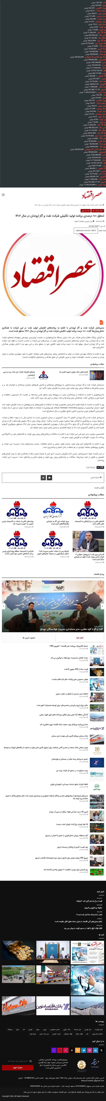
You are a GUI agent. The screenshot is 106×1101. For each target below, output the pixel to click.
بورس (44, 1029)
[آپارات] (65, 1050)
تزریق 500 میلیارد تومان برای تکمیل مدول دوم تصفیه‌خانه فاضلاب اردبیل (61, 858)
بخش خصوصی (55, 1029)
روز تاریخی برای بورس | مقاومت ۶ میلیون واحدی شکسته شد (66, 869)
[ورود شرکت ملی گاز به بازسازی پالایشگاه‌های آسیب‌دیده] (53, 510)
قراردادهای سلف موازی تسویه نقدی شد (73, 372)
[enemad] (95, 1072)
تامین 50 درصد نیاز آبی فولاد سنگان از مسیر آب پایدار (68, 811)
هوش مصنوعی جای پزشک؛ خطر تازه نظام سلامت (70, 679)
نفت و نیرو (85, 210)
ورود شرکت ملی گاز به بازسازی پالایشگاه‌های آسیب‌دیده (58, 522)
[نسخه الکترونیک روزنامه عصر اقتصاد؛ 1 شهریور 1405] (97, 650)
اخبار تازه (79, 637)
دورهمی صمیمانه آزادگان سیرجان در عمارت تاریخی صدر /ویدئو (74, 629)
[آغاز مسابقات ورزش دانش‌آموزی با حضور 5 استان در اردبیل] (97, 839)
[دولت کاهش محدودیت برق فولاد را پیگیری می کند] (97, 661)
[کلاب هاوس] (53, 1050)
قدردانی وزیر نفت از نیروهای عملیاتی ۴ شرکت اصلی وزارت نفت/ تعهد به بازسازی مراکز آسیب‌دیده (89, 557)
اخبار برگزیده (99, 1029)
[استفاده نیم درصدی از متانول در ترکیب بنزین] (97, 697)
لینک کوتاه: (102, 230)
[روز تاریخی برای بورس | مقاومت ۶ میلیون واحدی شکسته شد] (97, 872)
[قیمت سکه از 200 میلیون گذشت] (97, 672)
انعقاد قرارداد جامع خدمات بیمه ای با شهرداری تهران (69, 784)
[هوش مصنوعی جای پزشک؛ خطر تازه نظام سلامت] (97, 684)
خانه (101, 205)
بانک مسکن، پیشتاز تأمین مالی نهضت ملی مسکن (70, 736)
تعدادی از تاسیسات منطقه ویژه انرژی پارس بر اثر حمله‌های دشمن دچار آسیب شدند (17, 552)
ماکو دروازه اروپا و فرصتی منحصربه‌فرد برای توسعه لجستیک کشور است (62, 705)
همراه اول (33, 1034)
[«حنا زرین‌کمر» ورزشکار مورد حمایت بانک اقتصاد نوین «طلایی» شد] (97, 728)
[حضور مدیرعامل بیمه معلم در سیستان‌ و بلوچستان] (97, 762)
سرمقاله (10, 1029)
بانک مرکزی (66, 1029)
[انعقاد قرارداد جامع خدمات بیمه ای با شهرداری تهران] (97, 788)
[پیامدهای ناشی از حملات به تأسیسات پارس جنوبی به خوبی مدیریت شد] (17, 510)
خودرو (30, 1029)
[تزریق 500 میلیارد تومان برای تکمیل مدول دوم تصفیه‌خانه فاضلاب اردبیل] (97, 861)
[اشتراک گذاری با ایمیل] (49, 477)
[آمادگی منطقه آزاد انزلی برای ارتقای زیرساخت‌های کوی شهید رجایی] (97, 717)
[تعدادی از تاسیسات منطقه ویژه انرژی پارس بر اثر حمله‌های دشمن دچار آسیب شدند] (17, 540)
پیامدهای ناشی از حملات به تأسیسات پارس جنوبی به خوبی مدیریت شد (17, 522)
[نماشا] (59, 1050)
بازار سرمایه (77, 1029)
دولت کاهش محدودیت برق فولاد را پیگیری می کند (69, 657)
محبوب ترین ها (29, 637)
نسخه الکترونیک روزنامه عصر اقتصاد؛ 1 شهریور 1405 (68, 646)
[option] (53, 606)
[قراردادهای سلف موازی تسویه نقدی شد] (97, 375)
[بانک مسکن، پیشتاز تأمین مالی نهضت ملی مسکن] (97, 739)
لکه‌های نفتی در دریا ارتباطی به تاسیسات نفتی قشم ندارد (89, 522)
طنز (87, 1034)
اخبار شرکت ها (93, 205)
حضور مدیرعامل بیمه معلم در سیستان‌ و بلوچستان (70, 759)
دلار (24, 1029)
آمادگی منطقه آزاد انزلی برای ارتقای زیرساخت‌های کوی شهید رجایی (63, 714)
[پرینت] (43, 477)
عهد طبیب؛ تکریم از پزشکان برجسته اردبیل (72, 847)
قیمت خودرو (56, 1034)
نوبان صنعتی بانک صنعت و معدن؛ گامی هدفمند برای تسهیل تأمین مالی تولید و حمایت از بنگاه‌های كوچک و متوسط (46, 747)
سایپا (17, 1029)
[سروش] (71, 1050)
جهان (37, 1029)
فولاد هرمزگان (68, 1034)
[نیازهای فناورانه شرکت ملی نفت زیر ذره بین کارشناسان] (44, 375)
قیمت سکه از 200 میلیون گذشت (76, 669)
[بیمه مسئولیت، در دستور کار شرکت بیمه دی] (97, 775)
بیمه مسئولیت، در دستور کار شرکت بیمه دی (72, 770)
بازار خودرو (88, 1029)
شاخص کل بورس (97, 1034)
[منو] (3, 196)
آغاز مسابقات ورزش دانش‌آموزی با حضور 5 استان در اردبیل (66, 835)
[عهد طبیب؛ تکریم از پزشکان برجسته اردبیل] (97, 850)
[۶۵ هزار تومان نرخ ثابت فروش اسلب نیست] (97, 827)
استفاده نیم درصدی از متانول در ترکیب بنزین (72, 693)
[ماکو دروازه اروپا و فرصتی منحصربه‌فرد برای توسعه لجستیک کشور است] (97, 708)
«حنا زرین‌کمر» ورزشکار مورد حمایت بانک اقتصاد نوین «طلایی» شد (64, 724)
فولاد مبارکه (79, 1034)
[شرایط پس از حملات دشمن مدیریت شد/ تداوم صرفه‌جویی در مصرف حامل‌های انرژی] (53, 540)
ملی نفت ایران (91, 467)
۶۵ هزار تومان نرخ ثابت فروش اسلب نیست (72, 824)
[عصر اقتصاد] (92, 194)
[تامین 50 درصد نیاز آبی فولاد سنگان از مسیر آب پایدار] (97, 816)
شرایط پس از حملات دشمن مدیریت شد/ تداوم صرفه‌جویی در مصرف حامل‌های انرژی (53, 552)
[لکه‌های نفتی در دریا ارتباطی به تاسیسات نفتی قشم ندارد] (88, 510)
